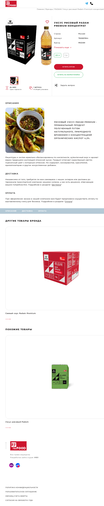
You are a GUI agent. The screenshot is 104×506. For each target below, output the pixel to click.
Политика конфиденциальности (21, 487)
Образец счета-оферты (16, 496)
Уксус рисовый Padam (17, 422)
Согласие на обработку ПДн (19, 500)
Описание (11, 211)
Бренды (49, 9)
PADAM (58, 9)
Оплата (42, 211)
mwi (36, 457)
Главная (40, 9)
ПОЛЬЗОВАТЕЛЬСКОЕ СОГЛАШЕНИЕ (21, 492)
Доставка (27, 211)
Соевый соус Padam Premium (20, 313)
